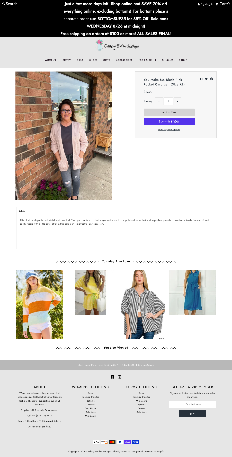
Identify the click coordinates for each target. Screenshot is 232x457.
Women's (51, 60)
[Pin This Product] (211, 79)
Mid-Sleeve (90, 416)
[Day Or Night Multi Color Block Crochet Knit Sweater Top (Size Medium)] (39, 304)
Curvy (67, 60)
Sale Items (91, 412)
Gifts (106, 60)
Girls (80, 60)
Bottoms (91, 400)
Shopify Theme (120, 451)
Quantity (148, 101)
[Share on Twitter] (207, 79)
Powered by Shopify (154, 451)
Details (22, 211)
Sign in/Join (206, 4)
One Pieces (90, 408)
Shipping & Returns (51, 421)
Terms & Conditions (28, 421)
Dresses (91, 404)
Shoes (93, 60)
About (183, 60)
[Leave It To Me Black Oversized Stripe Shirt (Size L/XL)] (141, 304)
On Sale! (167, 60)
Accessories (124, 60)
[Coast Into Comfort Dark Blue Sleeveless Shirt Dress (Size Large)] (192, 292)
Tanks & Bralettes (90, 397)
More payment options (169, 129)
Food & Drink (147, 60)
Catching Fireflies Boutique (98, 451)
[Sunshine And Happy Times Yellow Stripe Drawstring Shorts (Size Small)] (90, 292)
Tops (90, 393)
